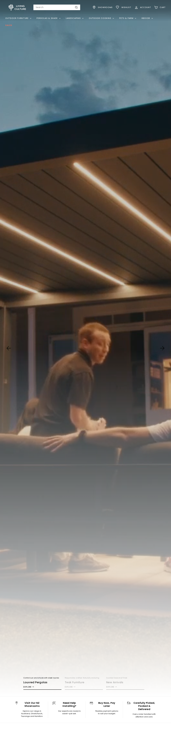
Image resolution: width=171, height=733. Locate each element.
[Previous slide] (9, 348)
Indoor (146, 18)
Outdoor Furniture (17, 18)
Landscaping (73, 18)
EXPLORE (27, 687)
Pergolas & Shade (48, 18)
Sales (8, 25)
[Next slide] (162, 348)
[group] (85, 348)
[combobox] (56, 7)
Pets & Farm (126, 18)
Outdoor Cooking (100, 18)
